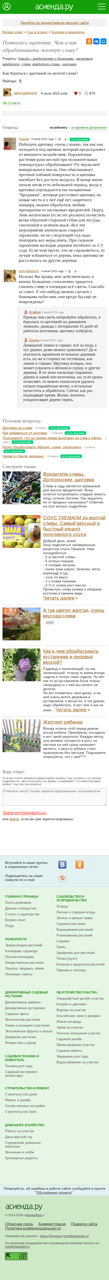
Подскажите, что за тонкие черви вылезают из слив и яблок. (52, 438)
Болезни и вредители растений (80, 964)
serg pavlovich (25, 93)
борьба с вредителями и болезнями (46, 59)
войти (14, 819)
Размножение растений (74, 935)
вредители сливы (46, 64)
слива (26, 64)
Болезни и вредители (67, 32)
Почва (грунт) (67, 958)
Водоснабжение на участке (77, 1062)
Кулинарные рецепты (21, 1158)
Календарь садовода (21, 951)
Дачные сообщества (20, 908)
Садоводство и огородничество (72, 898)
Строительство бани (20, 1112)
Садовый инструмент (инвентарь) (21, 1073)
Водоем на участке (71, 1010)
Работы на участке (19, 1131)
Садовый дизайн (69, 1039)
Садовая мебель (69, 1051)
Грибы (61, 947)
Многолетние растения (22, 1019)
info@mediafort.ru (17, 1246)
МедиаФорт (34, 1215)
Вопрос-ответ (13, 32)
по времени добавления (88, 127)
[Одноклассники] (80, 865)
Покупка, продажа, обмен (24, 968)
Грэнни (24, 139)
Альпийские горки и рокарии (78, 1016)
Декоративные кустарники (25, 1008)
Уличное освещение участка (78, 1033)
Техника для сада (18, 1066)
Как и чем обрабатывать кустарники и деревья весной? (71, 656)
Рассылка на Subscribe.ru (62, 878)
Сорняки (63, 941)
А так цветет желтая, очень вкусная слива (73, 613)
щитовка (69, 64)
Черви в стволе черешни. (23, 456)
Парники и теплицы (71, 970)
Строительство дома (21, 1094)
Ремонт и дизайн (18, 1100)
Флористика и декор (20, 1043)
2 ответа (14, 103)
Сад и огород (37, 32)
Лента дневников (18, 902)
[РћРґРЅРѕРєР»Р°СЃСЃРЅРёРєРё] (89, 41)
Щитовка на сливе (17, 428)
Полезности (16, 939)
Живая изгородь (69, 1021)
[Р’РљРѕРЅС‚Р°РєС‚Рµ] (96, 41)
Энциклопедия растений (23, 945)
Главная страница (21, 896)
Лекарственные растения (24, 962)
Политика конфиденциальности (33, 1228)
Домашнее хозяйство (24, 1125)
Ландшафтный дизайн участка (80, 998)
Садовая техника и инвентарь (22, 1058)
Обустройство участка (77, 992)
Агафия (35, 312)
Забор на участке (70, 1027)
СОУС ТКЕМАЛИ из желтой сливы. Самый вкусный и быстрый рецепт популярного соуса (74, 526)
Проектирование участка (75, 1045)
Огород (62, 906)
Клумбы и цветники (71, 1004)
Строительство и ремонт (27, 1088)
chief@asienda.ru (76, 1236)
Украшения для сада (72, 1056)
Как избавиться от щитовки (25, 433)
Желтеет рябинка (63, 722)
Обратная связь (19, 1224)
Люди (9, 926)
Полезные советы (18, 974)
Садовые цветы (17, 1014)
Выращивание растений (75, 929)
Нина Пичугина (51, 1236)
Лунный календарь (19, 957)
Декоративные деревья (23, 1002)
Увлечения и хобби (19, 1152)
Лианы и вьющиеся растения (27, 1025)
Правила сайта (84, 1224)
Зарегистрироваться (24, 812)
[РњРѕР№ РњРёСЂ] (103, 41)
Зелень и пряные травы (75, 918)
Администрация (52, 1224)
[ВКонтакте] (62, 865)
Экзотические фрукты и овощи (28, 1031)
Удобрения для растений (76, 953)
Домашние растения (20, 1037)
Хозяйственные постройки (25, 1106)
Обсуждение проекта (54, 1192)
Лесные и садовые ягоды (76, 912)
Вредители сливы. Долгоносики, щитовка (68, 476)
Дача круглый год (18, 1137)
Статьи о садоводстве (22, 914)
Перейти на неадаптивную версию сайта (55, 23)
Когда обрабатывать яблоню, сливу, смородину (42, 447)
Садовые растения (71, 924)
